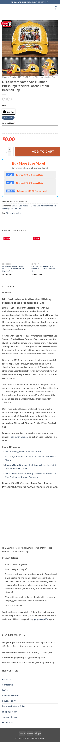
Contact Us (7, 684)
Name (25, 206)
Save (6, 23)
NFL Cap (28, 77)
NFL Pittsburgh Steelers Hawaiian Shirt (23, 451)
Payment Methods (11, 695)
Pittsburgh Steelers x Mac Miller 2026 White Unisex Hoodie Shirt (13, 268)
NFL (20, 77)
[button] (3, 9)
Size (4, 105)
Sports (13, 77)
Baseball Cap (17, 206)
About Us (6, 679)
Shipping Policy (9, 711)
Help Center (8, 722)
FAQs (5, 690)
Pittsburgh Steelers (48, 206)
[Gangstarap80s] (30, 9)
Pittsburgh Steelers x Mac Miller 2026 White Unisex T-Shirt (43, 268)
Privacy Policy (8, 700)
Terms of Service (9, 717)
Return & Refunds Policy (13, 706)
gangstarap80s (41, 619)
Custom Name (8, 123)
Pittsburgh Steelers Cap (45, 77)
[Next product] (4, 99)
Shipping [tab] (6, 292)
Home (4, 77)
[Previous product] (9, 99)
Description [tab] (8, 287)
